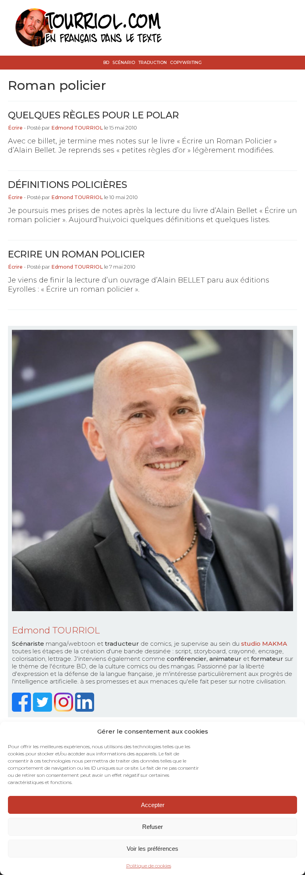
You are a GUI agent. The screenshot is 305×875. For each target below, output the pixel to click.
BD (106, 62)
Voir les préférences (152, 848)
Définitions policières (67, 184)
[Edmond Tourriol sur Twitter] (43, 709)
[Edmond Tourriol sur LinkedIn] (85, 709)
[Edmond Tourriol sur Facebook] (22, 709)
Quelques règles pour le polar (93, 115)
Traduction (152, 62)
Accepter (152, 804)
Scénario (123, 62)
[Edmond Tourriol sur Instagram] (64, 709)
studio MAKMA (264, 643)
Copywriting (186, 62)
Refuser (152, 826)
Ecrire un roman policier (76, 254)
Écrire (15, 128)
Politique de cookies (148, 866)
